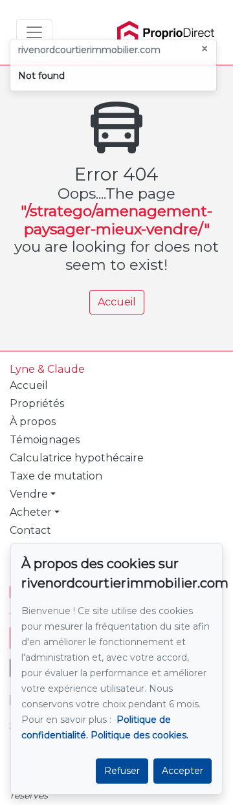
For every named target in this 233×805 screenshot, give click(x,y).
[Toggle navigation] (34, 32)
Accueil (117, 302)
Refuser (122, 771)
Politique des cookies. (139, 735)
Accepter (182, 771)
